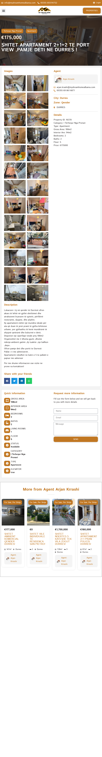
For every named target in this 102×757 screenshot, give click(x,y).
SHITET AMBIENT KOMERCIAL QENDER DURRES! (11, 539)
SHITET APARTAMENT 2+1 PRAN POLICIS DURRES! (88, 539)
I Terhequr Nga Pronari (12, 31)
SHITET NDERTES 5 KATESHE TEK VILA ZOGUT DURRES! (63, 539)
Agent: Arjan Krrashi (14, 558)
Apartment (31, 31)
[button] (3, 11)
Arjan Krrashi (68, 79)
